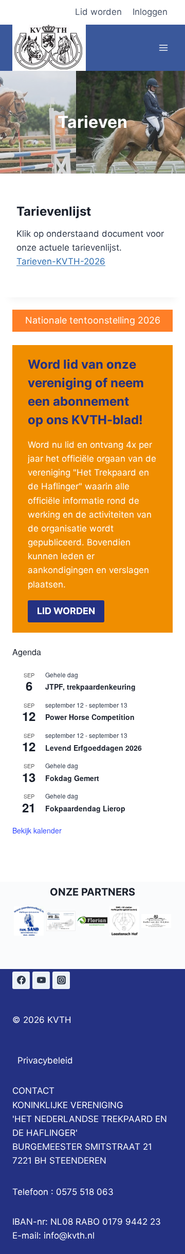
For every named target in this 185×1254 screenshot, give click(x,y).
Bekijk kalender (37, 830)
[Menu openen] (163, 47)
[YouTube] (41, 980)
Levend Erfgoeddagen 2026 (93, 748)
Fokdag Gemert (72, 778)
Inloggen (150, 12)
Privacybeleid (45, 1060)
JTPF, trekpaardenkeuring (90, 686)
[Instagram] (61, 980)
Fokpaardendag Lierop (85, 808)
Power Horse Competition (90, 717)
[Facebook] (21, 980)
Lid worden (98, 12)
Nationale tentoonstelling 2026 (92, 320)
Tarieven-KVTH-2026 (60, 261)
